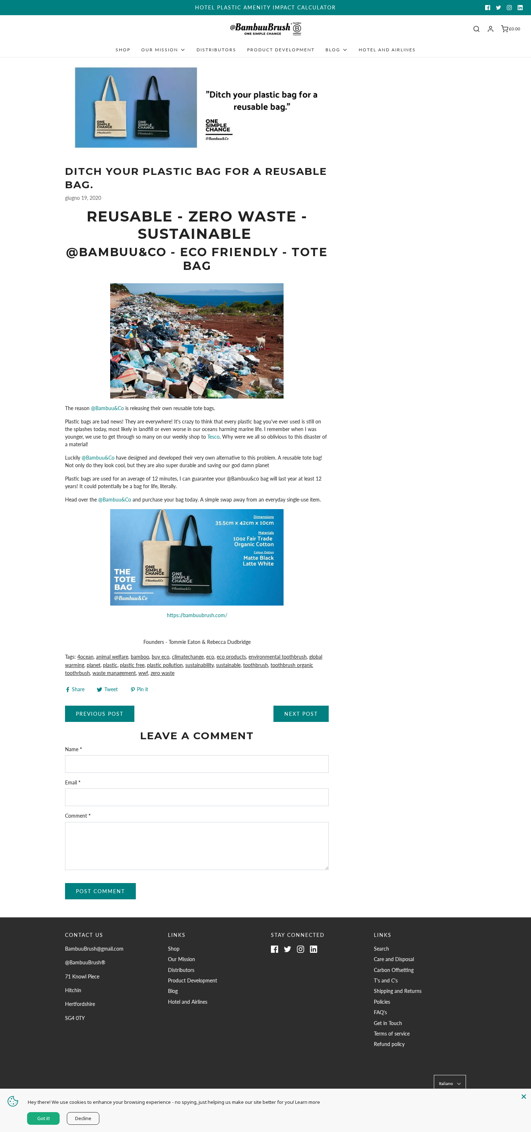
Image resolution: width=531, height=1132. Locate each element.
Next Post (301, 714)
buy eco (160, 657)
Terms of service (392, 1033)
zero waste (162, 673)
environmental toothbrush (278, 657)
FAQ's (380, 1012)
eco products (231, 657)
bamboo (140, 657)
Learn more (307, 1102)
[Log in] (490, 29)
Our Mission (181, 959)
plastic (110, 665)
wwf (143, 673)
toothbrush (255, 665)
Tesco (213, 437)
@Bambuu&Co (107, 408)
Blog (173, 991)
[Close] (523, 1095)
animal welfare (112, 657)
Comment (78, 816)
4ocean (85, 657)
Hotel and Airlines (387, 49)
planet (93, 665)
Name (73, 749)
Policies (382, 1002)
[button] (450, 1083)
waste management (114, 673)
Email (73, 782)
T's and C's (386, 980)
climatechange (188, 657)
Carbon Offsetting (394, 970)
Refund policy (389, 1044)
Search (381, 949)
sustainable (228, 665)
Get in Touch (388, 1023)
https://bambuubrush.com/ (197, 615)
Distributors (216, 49)
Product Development (281, 49)
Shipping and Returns (398, 991)
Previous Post (100, 714)
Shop (123, 49)
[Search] (476, 29)
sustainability (199, 665)
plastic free (132, 665)
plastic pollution (165, 665)
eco (210, 657)
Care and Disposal (394, 959)
